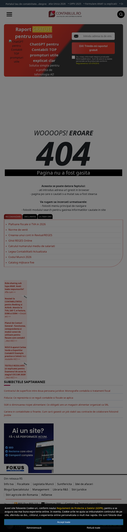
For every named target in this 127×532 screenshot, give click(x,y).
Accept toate (63, 522)
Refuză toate (93, 527)
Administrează (33, 527)
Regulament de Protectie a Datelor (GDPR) (80, 508)
